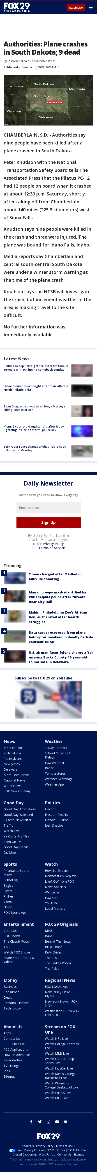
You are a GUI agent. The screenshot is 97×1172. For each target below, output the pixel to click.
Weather (53, 741)
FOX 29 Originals (61, 924)
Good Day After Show (20, 809)
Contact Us (12, 1038)
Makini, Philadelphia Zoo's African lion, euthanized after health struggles (58, 617)
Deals (8, 997)
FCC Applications (16, 1049)
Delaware (11, 769)
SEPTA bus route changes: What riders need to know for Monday (35, 448)
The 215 (51, 958)
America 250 (13, 748)
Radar (49, 768)
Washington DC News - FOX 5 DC (62, 1013)
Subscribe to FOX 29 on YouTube (43, 678)
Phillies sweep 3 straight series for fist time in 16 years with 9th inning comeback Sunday (36, 368)
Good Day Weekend (18, 814)
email (65, 1121)
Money (10, 980)
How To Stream (56, 870)
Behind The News (58, 941)
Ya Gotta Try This (16, 836)
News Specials (55, 887)
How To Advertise (17, 1055)
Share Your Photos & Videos (19, 960)
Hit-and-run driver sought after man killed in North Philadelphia (36, 388)
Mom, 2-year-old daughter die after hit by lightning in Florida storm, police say (34, 428)
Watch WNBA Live (58, 1093)
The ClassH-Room (17, 941)
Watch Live (76, 7)
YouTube (51, 903)
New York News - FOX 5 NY (61, 1003)
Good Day (13, 802)
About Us (13, 1026)
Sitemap (10, 1076)
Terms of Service (51, 548)
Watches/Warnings (58, 779)
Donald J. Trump (57, 820)
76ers (8, 902)
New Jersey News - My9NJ (59, 994)
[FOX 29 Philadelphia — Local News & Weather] (17, 7)
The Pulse (52, 968)
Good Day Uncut (16, 847)
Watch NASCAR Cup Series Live (59, 1061)
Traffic (8, 825)
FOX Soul (51, 897)
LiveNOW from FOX (59, 881)
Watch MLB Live (57, 1053)
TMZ (7, 947)
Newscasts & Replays (60, 876)
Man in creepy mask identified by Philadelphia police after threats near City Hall (57, 597)
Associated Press (44, 61)
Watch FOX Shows (17, 952)
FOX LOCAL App (57, 986)
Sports (10, 864)
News (9, 741)
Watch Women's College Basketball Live (62, 1085)
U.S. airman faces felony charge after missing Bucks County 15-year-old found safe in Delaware (61, 657)
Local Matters (55, 908)
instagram (48, 1121)
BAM (48, 936)
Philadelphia (12, 753)
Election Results (56, 814)
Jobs (7, 1071)
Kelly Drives (53, 952)
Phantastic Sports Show (16, 872)
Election (50, 809)
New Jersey (12, 764)
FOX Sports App (15, 912)
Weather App (54, 784)
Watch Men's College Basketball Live (60, 1076)
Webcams (52, 892)
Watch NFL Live (56, 1038)
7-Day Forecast (56, 748)
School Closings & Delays (58, 755)
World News (12, 786)
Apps (7, 1033)
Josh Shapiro (54, 825)
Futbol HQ (11, 880)
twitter (40, 1121)
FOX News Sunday (17, 791)
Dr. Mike (10, 852)
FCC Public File (14, 1044)
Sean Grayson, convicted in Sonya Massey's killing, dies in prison (34, 408)
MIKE (49, 930)
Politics (52, 802)
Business (10, 986)
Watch (51, 864)
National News (14, 780)
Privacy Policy (53, 544)
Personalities (13, 1060)
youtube (57, 1121)
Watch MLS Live (56, 1098)
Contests (10, 930)
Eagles (8, 885)
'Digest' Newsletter (17, 820)
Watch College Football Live (62, 1046)
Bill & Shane (53, 947)
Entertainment (19, 924)
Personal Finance (16, 1003)
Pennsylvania (13, 758)
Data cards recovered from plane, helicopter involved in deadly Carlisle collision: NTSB (61, 637)
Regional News (60, 980)
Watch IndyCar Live (59, 1068)
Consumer (11, 992)
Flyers (8, 891)
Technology (12, 1008)
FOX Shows (12, 936)
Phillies (9, 896)
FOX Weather (54, 762)
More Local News (17, 775)
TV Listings (11, 1065)
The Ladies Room (58, 963)
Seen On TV (12, 841)
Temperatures (55, 773)
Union (8, 907)
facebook (31, 1121)
